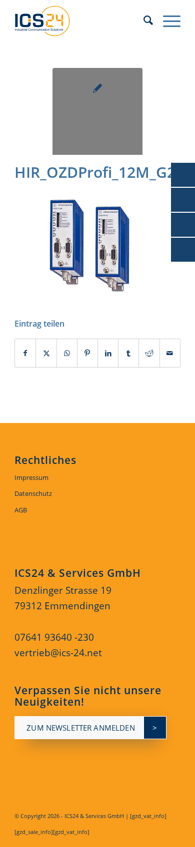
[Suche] (143, 20)
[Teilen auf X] (46, 353)
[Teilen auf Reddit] (149, 353)
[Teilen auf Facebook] (25, 353)
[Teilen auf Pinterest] (88, 353)
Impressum (31, 477)
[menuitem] (143, 20)
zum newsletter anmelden (80, 728)
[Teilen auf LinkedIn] (108, 353)
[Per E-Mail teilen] (170, 353)
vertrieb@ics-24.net (58, 652)
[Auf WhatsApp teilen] (67, 353)
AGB (20, 509)
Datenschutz (33, 493)
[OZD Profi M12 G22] (97, 113)
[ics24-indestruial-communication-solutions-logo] (80, 20)
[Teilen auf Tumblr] (128, 353)
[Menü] (166, 20)
